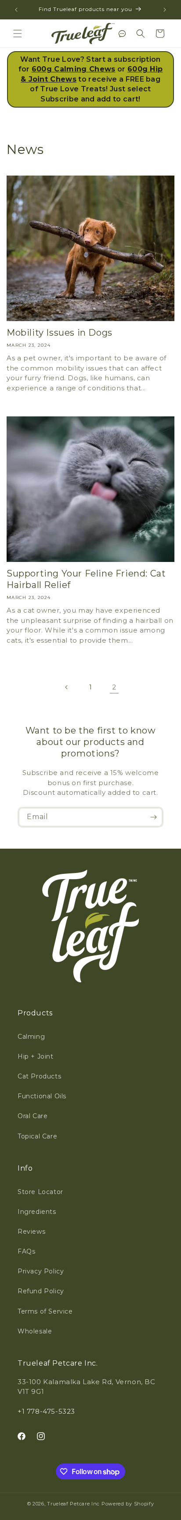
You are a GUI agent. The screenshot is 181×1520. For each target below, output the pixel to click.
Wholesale (35, 1331)
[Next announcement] (164, 9)
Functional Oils (42, 1096)
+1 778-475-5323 (46, 1411)
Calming (31, 1037)
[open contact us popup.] (122, 33)
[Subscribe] (153, 817)
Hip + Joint (36, 1056)
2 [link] (114, 687)
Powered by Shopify (127, 1504)
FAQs (26, 1251)
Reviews (31, 1231)
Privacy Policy (41, 1271)
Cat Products (39, 1076)
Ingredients (37, 1212)
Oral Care (32, 1116)
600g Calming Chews (74, 69)
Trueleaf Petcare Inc (73, 1504)
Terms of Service (45, 1311)
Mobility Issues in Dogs (59, 332)
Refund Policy (41, 1291)
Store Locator (40, 1192)
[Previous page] (66, 687)
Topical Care (37, 1136)
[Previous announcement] (16, 9)
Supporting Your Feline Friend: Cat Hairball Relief (86, 579)
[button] (17, 33)
